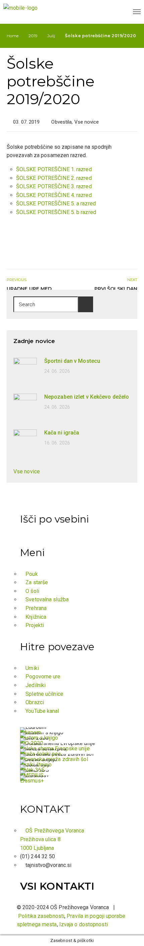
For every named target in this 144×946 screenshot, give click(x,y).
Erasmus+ (32, 781)
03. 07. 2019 (26, 122)
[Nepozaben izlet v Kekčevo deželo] (25, 405)
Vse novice (86, 122)
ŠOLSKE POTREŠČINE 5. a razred (56, 203)
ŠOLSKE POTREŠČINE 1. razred (54, 169)
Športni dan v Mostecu (72, 361)
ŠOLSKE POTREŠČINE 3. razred (54, 186)
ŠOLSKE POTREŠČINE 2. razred (54, 178)
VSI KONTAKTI (57, 886)
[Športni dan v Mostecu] (25, 369)
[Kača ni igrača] (25, 440)
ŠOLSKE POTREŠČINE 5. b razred (56, 212)
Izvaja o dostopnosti (83, 924)
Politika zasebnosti (41, 916)
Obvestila (61, 122)
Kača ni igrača (61, 432)
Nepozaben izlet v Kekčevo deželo (86, 397)
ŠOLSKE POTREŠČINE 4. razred (54, 195)
